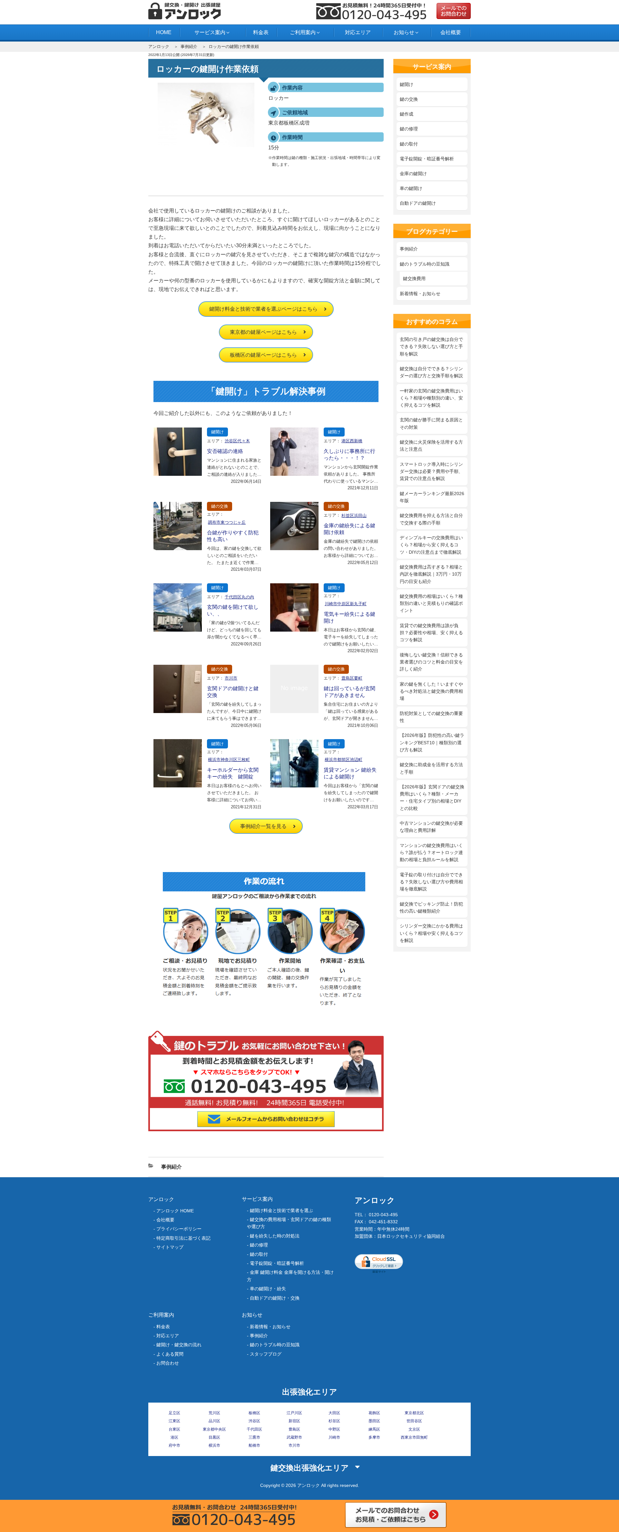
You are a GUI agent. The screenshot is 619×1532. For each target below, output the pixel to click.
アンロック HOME (175, 1210)
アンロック (158, 46)
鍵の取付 (409, 143)
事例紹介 (189, 46)
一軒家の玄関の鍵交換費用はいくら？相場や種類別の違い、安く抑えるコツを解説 (431, 398)
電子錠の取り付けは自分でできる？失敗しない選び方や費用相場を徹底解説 (431, 882)
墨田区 (374, 1421)
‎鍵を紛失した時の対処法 (275, 1235)
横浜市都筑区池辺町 (343, 759)
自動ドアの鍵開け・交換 (275, 1298)
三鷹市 (254, 1437)
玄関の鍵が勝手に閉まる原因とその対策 (431, 423)
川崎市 (334, 1437)
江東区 (174, 1421)
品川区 (214, 1421)
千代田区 (254, 1429)
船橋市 (254, 1445)
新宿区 (294, 1421)
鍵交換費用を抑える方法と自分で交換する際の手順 (431, 519)
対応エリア (358, 32)
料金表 (261, 32)
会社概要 (450, 32)
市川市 (231, 678)
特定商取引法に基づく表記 (183, 1238)
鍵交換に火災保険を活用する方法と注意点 (431, 445)
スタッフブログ (265, 1354)
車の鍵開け (411, 188)
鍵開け (217, 431)
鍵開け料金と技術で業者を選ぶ (281, 1210)
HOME (164, 32)
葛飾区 (374, 1413)
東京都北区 (414, 1413)
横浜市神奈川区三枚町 (229, 759)
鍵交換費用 (414, 278)
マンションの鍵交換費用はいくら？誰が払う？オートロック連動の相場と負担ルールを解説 (431, 852)
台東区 (174, 1429)
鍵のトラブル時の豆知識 (424, 264)
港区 (174, 1437)
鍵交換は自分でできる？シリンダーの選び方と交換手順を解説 (431, 372)
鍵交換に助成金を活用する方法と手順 (431, 768)
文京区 (414, 1429)
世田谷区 (414, 1421)
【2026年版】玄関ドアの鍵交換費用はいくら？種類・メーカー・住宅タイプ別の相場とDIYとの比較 (432, 797)
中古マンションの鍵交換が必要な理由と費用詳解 (431, 827)
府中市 (174, 1445)
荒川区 (214, 1413)
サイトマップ (169, 1247)
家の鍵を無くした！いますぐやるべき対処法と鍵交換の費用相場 (431, 691)
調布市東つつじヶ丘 (227, 522)
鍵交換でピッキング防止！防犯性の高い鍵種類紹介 (431, 907)
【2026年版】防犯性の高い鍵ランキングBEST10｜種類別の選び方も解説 (432, 742)
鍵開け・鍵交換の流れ (178, 1344)
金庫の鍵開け (413, 173)
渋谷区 (254, 1421)
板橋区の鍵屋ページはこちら (263, 355)
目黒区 (214, 1437)
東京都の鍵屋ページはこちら (263, 332)
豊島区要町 (351, 678)
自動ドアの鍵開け (418, 203)
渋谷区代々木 (237, 440)
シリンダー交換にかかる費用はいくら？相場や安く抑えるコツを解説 (431, 933)
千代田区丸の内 (239, 597)
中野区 (334, 1429)
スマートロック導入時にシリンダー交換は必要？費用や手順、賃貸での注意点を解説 (431, 471)
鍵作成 (406, 114)
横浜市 (214, 1445)
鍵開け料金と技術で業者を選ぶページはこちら (263, 309)
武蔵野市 (294, 1437)
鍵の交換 (219, 506)
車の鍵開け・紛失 (268, 1288)
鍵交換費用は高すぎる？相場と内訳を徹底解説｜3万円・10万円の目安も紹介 (431, 574)
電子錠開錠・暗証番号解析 (427, 158)
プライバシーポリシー (178, 1228)
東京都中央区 (214, 1429)
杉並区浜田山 (354, 515)
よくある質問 (169, 1354)
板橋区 (254, 1413)
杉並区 (334, 1421)
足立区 (174, 1413)
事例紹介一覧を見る (263, 826)
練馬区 (374, 1429)
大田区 (334, 1413)
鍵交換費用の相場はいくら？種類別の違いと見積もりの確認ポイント (431, 603)
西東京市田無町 (414, 1437)
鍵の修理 (409, 128)
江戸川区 (294, 1413)
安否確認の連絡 (225, 451)
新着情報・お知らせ (420, 293)
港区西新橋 (351, 440)
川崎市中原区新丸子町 (346, 603)
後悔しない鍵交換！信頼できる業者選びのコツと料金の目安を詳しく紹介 (431, 662)
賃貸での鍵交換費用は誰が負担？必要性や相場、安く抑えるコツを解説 (431, 633)
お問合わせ (167, 1363)
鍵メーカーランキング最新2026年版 (432, 497)
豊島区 (294, 1429)
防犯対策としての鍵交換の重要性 (431, 717)
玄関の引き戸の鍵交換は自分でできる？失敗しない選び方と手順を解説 (431, 346)
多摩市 (374, 1437)
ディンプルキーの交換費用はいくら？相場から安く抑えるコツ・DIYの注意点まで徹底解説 (431, 545)
